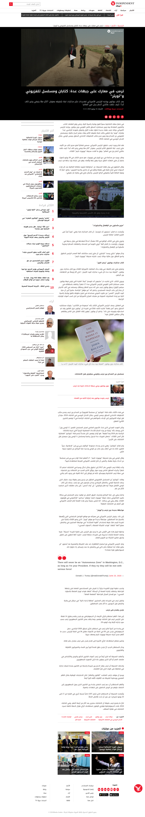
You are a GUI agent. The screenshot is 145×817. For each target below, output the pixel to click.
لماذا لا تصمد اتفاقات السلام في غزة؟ (33, 361)
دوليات (107, 25)
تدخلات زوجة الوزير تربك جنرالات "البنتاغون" (37, 244)
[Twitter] (114, 789)
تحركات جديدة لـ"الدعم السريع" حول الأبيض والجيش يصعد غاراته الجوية (36, 236)
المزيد (34, 10)
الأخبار (132, 10)
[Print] (106, 116)
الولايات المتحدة (66, 717)
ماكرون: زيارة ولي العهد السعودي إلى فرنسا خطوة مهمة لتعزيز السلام (54, 15)
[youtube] (108, 789)
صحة (75, 10)
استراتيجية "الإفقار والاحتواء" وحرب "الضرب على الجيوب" (33, 374)
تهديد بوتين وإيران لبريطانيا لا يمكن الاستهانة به (33, 335)
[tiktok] (102, 789)
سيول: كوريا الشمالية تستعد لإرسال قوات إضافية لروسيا (110, 748)
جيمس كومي (78, 717)
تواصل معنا (90, 796)
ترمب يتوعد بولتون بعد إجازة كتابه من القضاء (91, 398)
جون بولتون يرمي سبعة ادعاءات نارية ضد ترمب (91, 386)
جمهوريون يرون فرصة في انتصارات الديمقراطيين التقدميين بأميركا (32, 186)
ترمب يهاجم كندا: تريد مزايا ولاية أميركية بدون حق (74, 748)
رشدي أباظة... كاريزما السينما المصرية (35, 286)
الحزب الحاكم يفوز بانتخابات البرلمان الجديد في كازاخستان (32, 162)
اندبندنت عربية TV (46, 10)
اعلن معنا (91, 800)
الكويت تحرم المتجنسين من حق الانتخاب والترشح (38, 261)
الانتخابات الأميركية (89, 720)
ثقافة (100, 10)
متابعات (40, 147)
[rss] (99, 789)
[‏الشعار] (115, 32)
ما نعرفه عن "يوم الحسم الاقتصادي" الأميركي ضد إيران (33, 174)
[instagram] (111, 789)
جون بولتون (98, 717)
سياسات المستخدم (88, 785)
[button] (72, 57)
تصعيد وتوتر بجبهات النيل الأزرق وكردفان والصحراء (32, 150)
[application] (72, 57)
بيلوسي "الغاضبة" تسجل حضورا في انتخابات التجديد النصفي (109, 770)
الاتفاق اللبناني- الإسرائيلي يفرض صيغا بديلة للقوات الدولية (32, 322)
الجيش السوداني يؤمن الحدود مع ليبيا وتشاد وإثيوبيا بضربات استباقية (35, 270)
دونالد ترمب (109, 717)
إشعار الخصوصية (88, 789)
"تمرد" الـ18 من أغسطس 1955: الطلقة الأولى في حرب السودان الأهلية (32, 349)
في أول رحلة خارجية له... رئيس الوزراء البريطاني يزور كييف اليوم (98, 15)
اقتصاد (108, 10)
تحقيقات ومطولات (64, 10)
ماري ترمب (89, 717)
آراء (115, 10)
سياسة (123, 10)
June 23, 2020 (115, 576)
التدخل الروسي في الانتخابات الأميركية (110, 720)
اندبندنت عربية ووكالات (114, 109)
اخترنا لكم (78, 720)
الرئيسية (121, 25)
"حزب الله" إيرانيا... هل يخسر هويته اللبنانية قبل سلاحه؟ (36, 227)
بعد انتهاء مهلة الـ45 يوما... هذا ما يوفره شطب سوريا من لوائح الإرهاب (36, 278)
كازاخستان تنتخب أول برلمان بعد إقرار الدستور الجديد (75, 770)
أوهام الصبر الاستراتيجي (35, 308)
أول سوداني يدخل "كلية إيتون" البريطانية (37, 210)
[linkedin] (105, 789)
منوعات (91, 10)
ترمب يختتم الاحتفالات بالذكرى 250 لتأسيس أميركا (32, 196)
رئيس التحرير (90, 793)
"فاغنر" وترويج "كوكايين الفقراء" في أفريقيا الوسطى (35, 219)
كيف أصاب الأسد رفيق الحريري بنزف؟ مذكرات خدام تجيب (35, 253)
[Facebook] (118, 789)
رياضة (83, 10)
